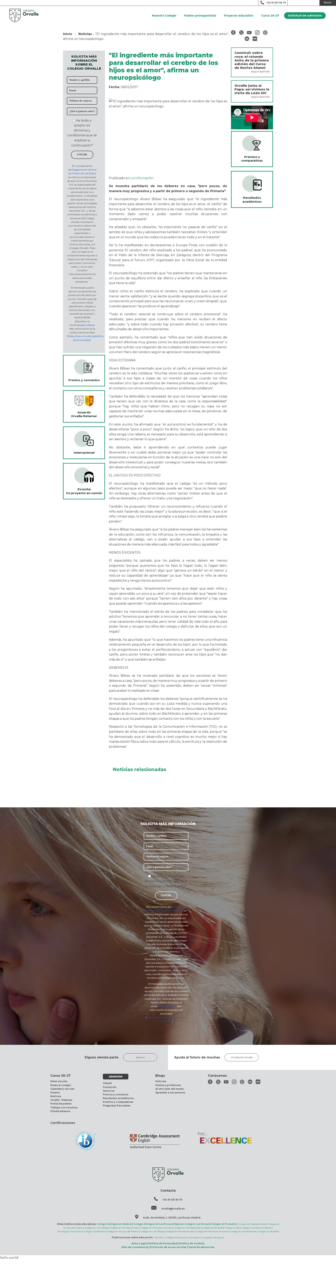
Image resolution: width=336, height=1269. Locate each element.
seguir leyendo (260, 71)
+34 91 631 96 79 (276, 2)
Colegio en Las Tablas (96, 1227)
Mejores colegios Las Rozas (191, 1224)
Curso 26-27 (270, 15)
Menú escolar (58, 1081)
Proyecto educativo (238, 15)
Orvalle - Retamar (61, 1099)
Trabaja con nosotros (64, 1107)
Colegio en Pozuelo (223, 1224)
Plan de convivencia (135, 1247)
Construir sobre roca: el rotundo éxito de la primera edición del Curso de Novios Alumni (251, 60)
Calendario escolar (62, 1088)
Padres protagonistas (200, 15)
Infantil (107, 1083)
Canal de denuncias (201, 1247)
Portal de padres (61, 1103)
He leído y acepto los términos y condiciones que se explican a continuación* (166, 881)
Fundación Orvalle (241, 1057)
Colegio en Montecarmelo (124, 1227)
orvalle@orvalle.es (173, 1208)
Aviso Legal (138, 1243)
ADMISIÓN (115, 1076)
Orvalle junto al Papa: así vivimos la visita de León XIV (251, 89)
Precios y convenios (115, 1094)
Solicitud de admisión (305, 15)
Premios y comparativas (118, 1101)
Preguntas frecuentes (116, 1105)
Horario (55, 1092)
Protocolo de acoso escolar (168, 1247)
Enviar (82, 154)
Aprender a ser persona (170, 1092)
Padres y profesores (168, 1085)
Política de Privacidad (162, 1243)
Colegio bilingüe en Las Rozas (152, 1224)
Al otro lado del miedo (169, 1088)
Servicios (109, 1090)
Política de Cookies (192, 1243)
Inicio (67, 34)
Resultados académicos (118, 1098)
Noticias (85, 34)
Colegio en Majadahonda (252, 1224)
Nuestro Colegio (164, 15)
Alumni (140, 1057)
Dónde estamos (60, 1111)
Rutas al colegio (60, 1085)
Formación (109, 1087)
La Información (142, 178)
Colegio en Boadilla (212, 1227)
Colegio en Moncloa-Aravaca (156, 1227)
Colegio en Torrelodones (187, 1227)
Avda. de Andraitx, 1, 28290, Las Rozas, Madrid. (172, 1217)
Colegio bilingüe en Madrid (114, 1224)
